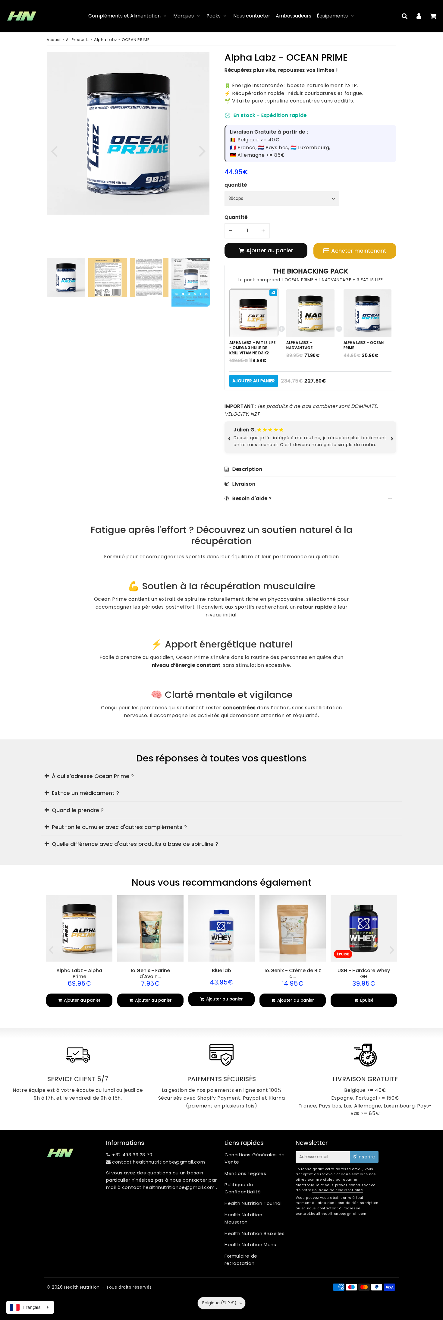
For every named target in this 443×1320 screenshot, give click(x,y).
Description (247, 469)
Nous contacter (251, 15)
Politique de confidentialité (337, 1190)
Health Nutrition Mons (250, 1244)
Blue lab (221, 970)
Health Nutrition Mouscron (243, 1218)
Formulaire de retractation (241, 1259)
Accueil (54, 39)
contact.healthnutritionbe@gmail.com (158, 1162)
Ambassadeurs (293, 15)
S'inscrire (364, 1156)
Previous (54, 150)
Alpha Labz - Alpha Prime (79, 973)
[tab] (221, 776)
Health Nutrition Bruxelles (255, 1233)
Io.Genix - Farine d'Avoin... (150, 973)
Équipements (332, 15)
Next (202, 150)
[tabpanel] (66, 277)
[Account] (419, 16)
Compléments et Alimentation (124, 15)
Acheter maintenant (358, 250)
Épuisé (366, 1000)
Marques (183, 15)
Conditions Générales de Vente (255, 1158)
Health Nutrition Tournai (253, 1203)
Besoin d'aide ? (252, 498)
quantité (236, 184)
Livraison (243, 483)
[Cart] (433, 16)
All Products (78, 39)
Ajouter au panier (253, 381)
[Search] (404, 16)
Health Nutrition (82, 1287)
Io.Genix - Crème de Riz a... (293, 973)
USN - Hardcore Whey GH (364, 973)
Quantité (236, 217)
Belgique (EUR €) (219, 1303)
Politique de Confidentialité (243, 1188)
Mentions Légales (245, 1173)
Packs (213, 15)
